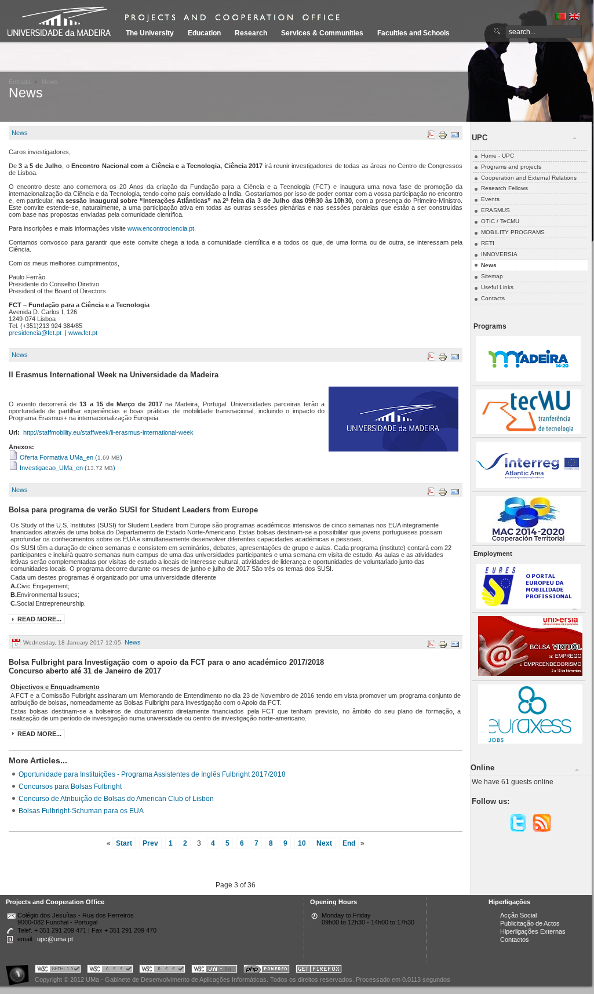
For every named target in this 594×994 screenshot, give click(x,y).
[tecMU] (528, 432)
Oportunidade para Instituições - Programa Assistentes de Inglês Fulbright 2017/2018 (152, 774)
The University (150, 33)
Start (124, 843)
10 (302, 843)
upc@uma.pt (55, 938)
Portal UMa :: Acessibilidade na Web (20, 970)
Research (251, 33)
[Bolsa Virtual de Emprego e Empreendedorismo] (530, 674)
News (20, 132)
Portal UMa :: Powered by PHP (266, 970)
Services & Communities (322, 33)
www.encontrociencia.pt (160, 228)
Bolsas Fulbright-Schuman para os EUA (81, 810)
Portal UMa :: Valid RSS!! (162, 970)
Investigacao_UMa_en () (66, 467)
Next (324, 843)
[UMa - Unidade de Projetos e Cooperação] (63, 23)
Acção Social (518, 915)
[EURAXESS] (530, 741)
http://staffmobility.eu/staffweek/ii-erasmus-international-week (108, 432)
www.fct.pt (82, 332)
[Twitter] (518, 830)
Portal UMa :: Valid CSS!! (110, 970)
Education (204, 33)
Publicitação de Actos (530, 923)
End (348, 843)
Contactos (514, 939)
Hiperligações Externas (533, 931)
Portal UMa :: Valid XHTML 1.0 (58, 970)
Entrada (20, 81)
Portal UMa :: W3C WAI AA (214, 970)
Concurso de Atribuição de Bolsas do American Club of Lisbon (116, 798)
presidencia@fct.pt (35, 332)
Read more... (39, 619)
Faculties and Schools (413, 33)
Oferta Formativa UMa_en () (70, 457)
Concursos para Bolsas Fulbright (70, 786)
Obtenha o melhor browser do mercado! (319, 970)
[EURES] (528, 606)
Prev (150, 843)
